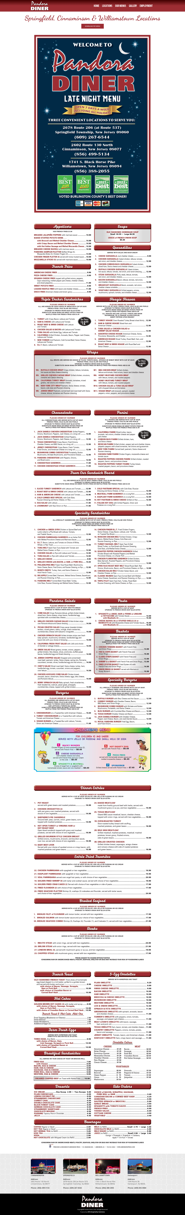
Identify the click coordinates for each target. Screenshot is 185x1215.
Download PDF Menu (92, 26)
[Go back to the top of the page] (180, 1209)
